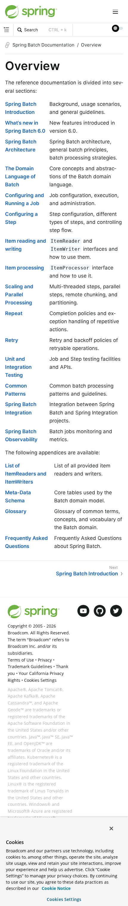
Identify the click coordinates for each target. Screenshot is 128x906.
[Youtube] (83, 611)
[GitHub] (100, 611)
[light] (117, 28)
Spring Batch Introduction (87, 574)
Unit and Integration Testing (18, 367)
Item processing (24, 268)
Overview (91, 45)
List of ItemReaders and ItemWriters (25, 474)
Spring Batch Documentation (43, 45)
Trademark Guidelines (30, 666)
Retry (11, 340)
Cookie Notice (55, 888)
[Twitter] (116, 611)
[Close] (111, 828)
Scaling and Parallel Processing (19, 295)
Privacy (45, 660)
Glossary (15, 511)
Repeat (13, 313)
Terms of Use (21, 660)
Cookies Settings (64, 899)
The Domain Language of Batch (20, 176)
